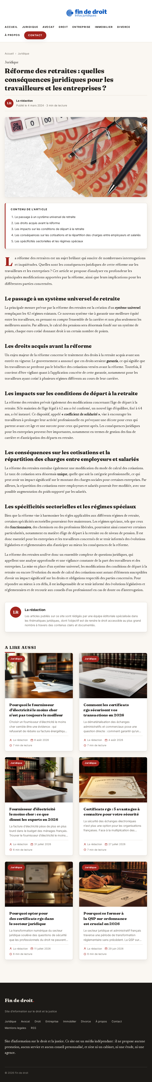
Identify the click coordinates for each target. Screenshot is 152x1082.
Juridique (30, 26)
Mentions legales (15, 1027)
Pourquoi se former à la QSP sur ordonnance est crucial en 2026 (105, 918)
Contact (35, 35)
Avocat (48, 26)
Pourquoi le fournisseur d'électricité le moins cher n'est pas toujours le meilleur (36, 709)
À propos (12, 35)
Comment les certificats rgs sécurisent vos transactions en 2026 (106, 709)
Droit (63, 26)
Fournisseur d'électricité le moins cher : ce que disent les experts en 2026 (33, 814)
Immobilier (104, 26)
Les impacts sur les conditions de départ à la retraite (49, 229)
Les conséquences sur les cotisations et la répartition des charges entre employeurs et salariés (78, 235)
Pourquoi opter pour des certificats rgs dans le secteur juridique (31, 918)
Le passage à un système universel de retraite (45, 217)
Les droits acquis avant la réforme (37, 223)
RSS (33, 1027)
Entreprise (81, 26)
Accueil (11, 26)
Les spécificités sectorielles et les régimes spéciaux (49, 241)
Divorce (123, 26)
